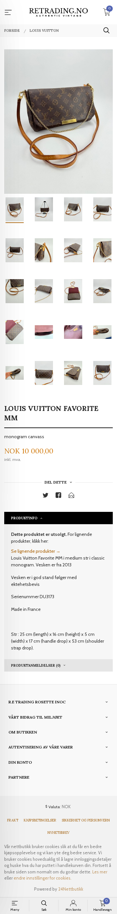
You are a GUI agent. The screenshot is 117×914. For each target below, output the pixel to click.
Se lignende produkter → (35, 551)
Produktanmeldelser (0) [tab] (35, 665)
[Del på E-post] (71, 496)
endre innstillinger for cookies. (43, 878)
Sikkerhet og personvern (86, 820)
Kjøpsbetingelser (40, 820)
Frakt (12, 820)
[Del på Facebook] (58, 496)
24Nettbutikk (70, 889)
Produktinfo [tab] (24, 518)
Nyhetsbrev (58, 832)
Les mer (99, 871)
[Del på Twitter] (45, 496)
